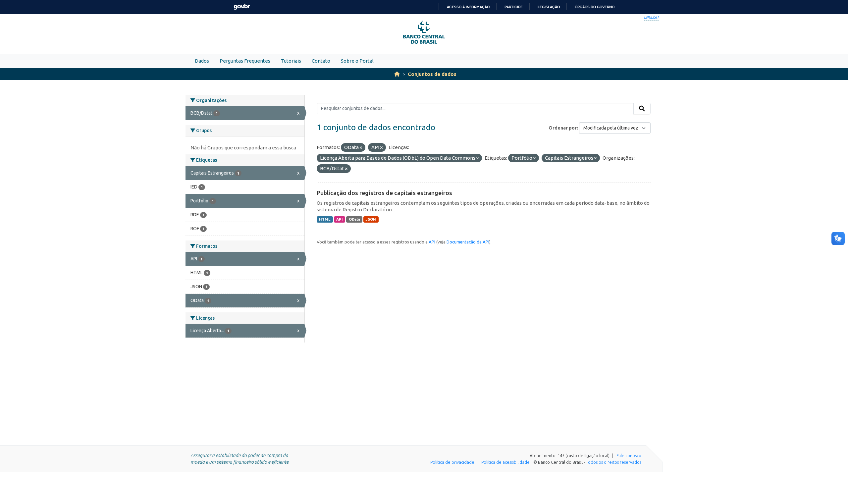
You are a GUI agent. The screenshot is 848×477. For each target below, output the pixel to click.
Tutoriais (291, 61)
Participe (513, 7)
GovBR (242, 7)
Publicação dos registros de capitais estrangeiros (384, 192)
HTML (324, 219)
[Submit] (642, 109)
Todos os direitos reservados (613, 462)
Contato (321, 61)
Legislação (549, 7)
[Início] (397, 74)
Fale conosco (628, 455)
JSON (371, 219)
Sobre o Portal (357, 61)
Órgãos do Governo (594, 7)
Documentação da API (468, 241)
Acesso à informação (468, 7)
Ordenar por (563, 128)
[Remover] (361, 148)
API (339, 219)
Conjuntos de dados (432, 74)
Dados (202, 61)
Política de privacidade (452, 462)
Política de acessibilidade (505, 462)
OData (354, 219)
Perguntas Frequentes (245, 61)
